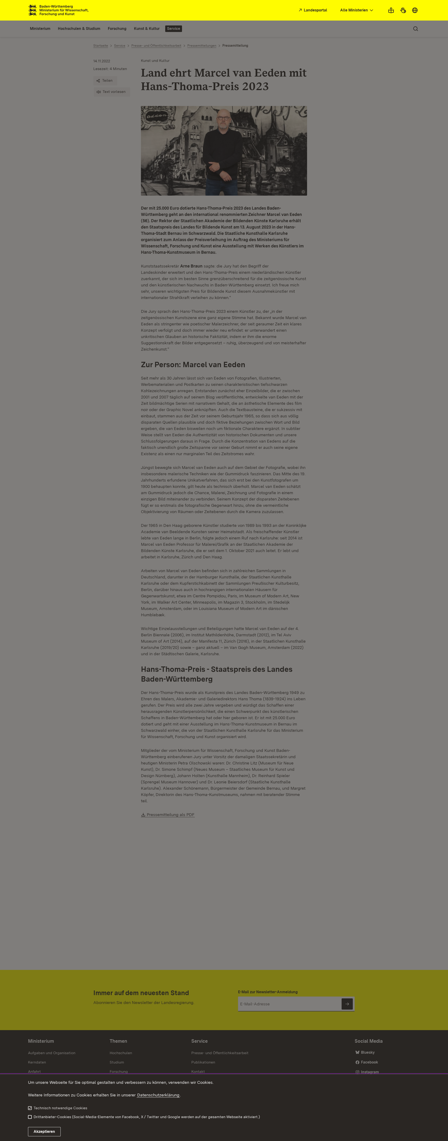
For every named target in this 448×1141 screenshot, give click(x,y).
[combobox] (357, 10)
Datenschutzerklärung (158, 1094)
